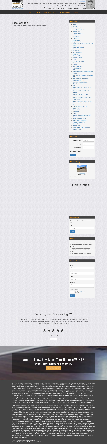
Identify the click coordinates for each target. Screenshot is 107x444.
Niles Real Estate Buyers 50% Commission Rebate (80, 83)
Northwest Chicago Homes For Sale (82, 87)
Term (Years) (77, 144)
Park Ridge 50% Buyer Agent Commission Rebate (80, 79)
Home (74, 24)
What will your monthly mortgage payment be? (81, 248)
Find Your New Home (78, 61)
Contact (75, 113)
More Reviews (53, 349)
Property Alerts (77, 31)
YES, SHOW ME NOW (53, 378)
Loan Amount (77, 140)
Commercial (76, 111)
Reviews (75, 26)
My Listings (76, 50)
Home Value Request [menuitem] (50, 12)
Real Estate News (77, 66)
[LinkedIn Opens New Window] (85, 1)
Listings (75, 64)
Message (72, 282)
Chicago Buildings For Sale (80, 106)
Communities (76, 49)
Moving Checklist (77, 57)
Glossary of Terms (77, 56)
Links (74, 59)
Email (71, 276)
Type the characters (74, 289)
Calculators (76, 38)
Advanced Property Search (80, 120)
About (74, 89)
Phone (72, 271)
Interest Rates (76, 37)
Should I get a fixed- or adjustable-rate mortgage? (81, 242)
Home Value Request (78, 47)
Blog (74, 63)
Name (71, 265)
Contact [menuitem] (76, 12)
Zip (71, 225)
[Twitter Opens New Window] (83, 1)
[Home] (17, 5)
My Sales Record (77, 52)
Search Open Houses (78, 124)
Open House (76, 108)
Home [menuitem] (30, 12)
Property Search (77, 28)
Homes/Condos (77, 110)
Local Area (75, 54)
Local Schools (76, 40)
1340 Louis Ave (82, 173)
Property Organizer (78, 33)
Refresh (82, 292)
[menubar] (53, 12)
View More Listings (73, 176)
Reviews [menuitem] (38, 12)
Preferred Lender (77, 68)
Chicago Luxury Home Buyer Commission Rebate (80, 95)
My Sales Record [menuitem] (65, 12)
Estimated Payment (75, 151)
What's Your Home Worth (79, 118)
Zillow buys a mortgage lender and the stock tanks (81, 253)
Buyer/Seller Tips (77, 42)
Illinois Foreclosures (78, 35)
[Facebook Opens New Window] (81, 1)
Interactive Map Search (79, 30)
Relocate (75, 70)
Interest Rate (77, 147)
